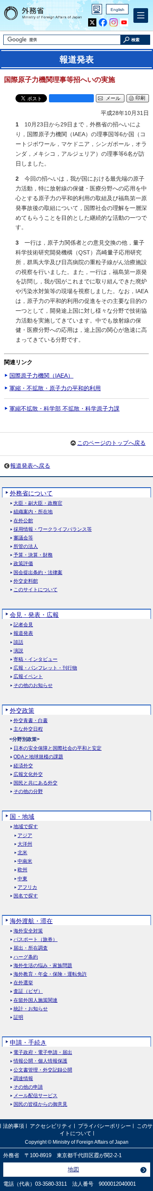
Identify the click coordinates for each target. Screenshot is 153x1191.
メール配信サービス (35, 1095)
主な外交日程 (28, 729)
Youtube (124, 22)
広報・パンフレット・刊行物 (45, 668)
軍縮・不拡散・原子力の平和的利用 (55, 388)
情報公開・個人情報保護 (40, 1061)
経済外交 (23, 766)
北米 (22, 852)
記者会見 (23, 625)
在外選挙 (23, 983)
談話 (18, 642)
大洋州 (25, 844)
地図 (73, 1169)
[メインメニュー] (140, 15)
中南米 (25, 861)
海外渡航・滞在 (31, 920)
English (117, 9)
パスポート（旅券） (35, 939)
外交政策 (22, 710)
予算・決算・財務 (33, 555)
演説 (18, 651)
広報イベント (28, 676)
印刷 (140, 98)
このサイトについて (35, 589)
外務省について (31, 493)
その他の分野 (28, 791)
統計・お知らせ (30, 1009)
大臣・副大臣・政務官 (37, 503)
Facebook (103, 22)
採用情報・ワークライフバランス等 (52, 529)
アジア (25, 835)
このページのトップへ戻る (111, 443)
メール (113, 98)
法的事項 (13, 1126)
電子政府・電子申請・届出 (42, 1052)
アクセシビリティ (51, 1126)
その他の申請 (28, 1087)
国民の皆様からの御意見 (40, 1104)
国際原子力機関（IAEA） (41, 375)
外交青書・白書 (30, 720)
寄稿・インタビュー (35, 659)
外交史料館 (25, 581)
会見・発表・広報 (34, 614)
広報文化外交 (28, 774)
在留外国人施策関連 (35, 1000)
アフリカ (27, 887)
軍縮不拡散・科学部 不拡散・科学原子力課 (64, 408)
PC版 (97, 9)
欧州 (22, 870)
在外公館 (23, 521)
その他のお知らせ (33, 685)
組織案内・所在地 (33, 512)
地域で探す (25, 826)
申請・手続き (28, 1042)
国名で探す (25, 896)
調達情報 (23, 1078)
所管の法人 (25, 546)
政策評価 (23, 563)
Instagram (113, 22)
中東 (22, 879)
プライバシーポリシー (104, 1126)
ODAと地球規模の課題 (38, 757)
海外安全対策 (28, 931)
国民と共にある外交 (35, 783)
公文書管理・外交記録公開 (42, 1070)
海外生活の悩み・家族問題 (42, 965)
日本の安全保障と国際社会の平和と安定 (57, 748)
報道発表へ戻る (30, 465)
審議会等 (23, 538)
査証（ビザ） (28, 991)
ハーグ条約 (25, 957)
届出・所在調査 (30, 948)
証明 (18, 1017)
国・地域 (22, 816)
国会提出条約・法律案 (37, 572)
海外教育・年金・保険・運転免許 (50, 974)
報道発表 (23, 633)
